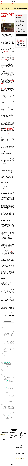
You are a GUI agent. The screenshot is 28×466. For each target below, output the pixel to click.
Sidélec (21, 445)
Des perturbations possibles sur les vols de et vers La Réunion (6, 4)
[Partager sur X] (4, 21)
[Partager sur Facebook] (2, 21)
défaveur (2, 83)
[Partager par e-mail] (1, 21)
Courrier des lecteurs (13, 436)
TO (20, 442)
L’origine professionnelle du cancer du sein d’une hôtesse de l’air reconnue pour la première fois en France (5, 8)
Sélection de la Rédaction (13, 435)
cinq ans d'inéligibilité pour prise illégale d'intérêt (7, 167)
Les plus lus (11, 437)
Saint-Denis (21, 435)
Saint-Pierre (21, 438)
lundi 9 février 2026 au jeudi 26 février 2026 (7, 311)
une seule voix (12, 80)
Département (21, 434)
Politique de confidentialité (14, 464)
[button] (1, 1)
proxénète (7, 254)
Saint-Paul (21, 436)
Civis (20, 444)
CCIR (20, 437)
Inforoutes (2, 438)
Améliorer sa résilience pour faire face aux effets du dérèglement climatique (17, 5)
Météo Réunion (3, 439)
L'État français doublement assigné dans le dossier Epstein (20, 32)
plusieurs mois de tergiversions (7, 51)
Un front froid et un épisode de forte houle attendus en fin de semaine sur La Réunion (17, 8)
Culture (11, 438)
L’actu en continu (3, 434)
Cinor (20, 443)
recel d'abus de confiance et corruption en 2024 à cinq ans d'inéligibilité (7, 129)
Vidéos (11, 434)
